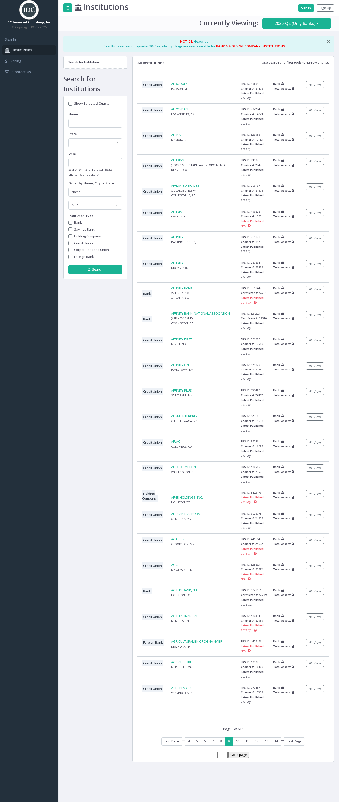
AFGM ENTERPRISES (186, 416)
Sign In (10, 39)
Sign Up (325, 8)
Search (97, 269)
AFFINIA (176, 211)
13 (266, 741)
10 (237, 741)
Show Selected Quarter (92, 103)
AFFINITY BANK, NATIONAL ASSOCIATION (200, 313)
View (317, 85)
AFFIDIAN (177, 160)
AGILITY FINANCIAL (184, 616)
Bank (78, 222)
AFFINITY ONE (181, 365)
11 (247, 741)
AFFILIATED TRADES (185, 185)
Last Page (294, 741)
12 (257, 741)
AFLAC (175, 441)
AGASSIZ (177, 539)
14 (276, 741)
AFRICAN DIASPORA (185, 513)
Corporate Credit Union (91, 249)
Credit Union (83, 243)
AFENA (176, 134)
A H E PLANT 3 (181, 687)
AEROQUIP (179, 83)
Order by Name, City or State (91, 183)
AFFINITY (177, 237)
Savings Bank (84, 229)
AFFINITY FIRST (181, 339)
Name (73, 114)
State (72, 134)
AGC (174, 564)
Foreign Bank (84, 256)
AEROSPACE (180, 109)
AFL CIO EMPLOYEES (186, 467)
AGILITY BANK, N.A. (184, 590)
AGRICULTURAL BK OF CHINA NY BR (196, 641)
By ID (72, 153)
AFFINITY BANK (181, 288)
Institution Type (80, 216)
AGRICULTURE (181, 662)
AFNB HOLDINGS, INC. (187, 497)
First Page (172, 741)
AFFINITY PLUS (181, 390)
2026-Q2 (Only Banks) (295, 23)
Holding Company (87, 236)
